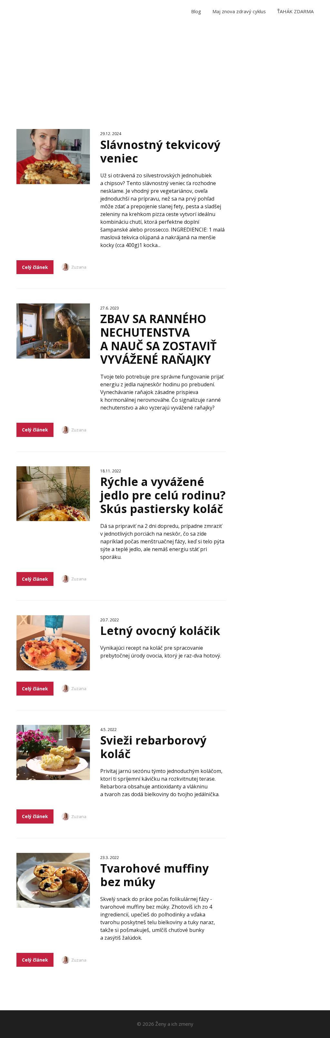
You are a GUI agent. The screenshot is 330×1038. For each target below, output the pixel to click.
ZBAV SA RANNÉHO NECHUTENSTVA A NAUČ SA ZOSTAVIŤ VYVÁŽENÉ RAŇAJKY (158, 339)
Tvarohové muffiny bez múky (154, 875)
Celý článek (35, 267)
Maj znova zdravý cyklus (239, 11)
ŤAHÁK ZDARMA (295, 11)
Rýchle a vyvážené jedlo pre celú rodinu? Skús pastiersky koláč (163, 495)
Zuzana (78, 267)
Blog (196, 11)
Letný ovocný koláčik (160, 630)
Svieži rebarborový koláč (153, 747)
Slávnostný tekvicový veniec (160, 151)
